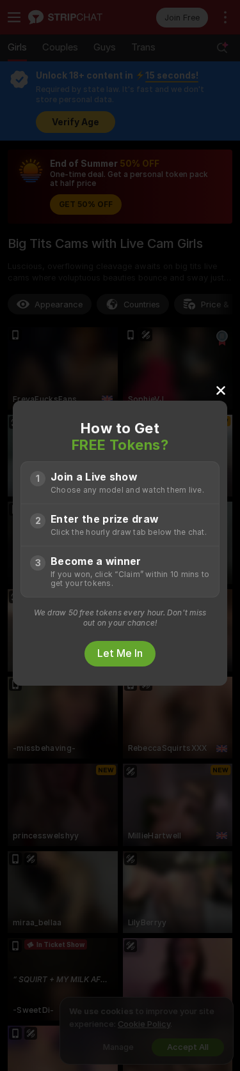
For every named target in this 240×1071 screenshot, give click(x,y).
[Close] (221, 390)
